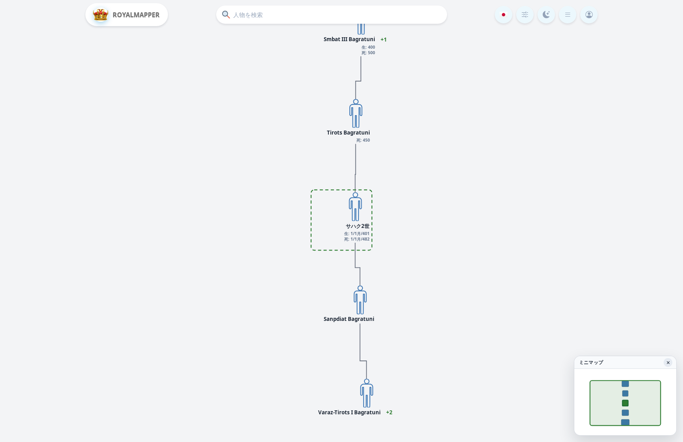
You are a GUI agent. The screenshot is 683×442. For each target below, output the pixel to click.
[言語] (503, 14)
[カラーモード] (546, 14)
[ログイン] (589, 14)
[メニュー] (567, 14)
